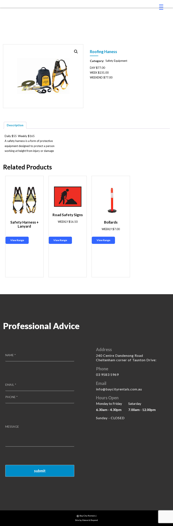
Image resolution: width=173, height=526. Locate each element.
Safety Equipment (116, 60)
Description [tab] (15, 125)
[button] (76, 51)
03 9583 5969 (107, 374)
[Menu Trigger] (161, 7)
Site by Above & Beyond (86, 520)
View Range (17, 240)
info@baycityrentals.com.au (119, 389)
